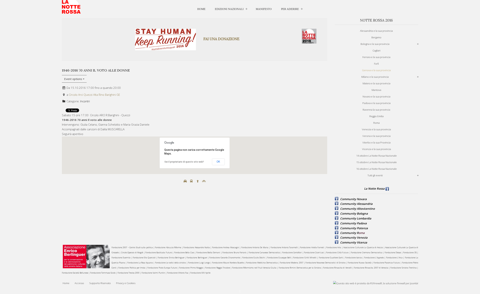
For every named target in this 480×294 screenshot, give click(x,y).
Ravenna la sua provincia (376, 109)
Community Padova (353, 223)
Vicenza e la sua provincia (376, 149)
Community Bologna (354, 213)
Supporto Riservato (100, 283)
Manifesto (264, 9)
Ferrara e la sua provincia (376, 57)
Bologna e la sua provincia (375, 44)
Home (201, 9)
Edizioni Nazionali (229, 9)
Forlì (376, 63)
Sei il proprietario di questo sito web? (184, 162)
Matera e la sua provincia (376, 83)
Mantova (376, 90)
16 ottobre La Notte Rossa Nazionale (376, 168)
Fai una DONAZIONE (221, 39)
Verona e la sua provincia (376, 136)
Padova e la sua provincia (376, 103)
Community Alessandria (356, 204)
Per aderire (290, 9)
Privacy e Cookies (125, 283)
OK (218, 161)
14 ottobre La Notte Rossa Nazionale (376, 155)
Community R (349, 233)
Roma (376, 122)
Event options (73, 79)
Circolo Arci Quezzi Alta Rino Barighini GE (94, 94)
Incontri (85, 101)
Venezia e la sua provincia (376, 129)
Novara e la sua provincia (376, 96)
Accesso (79, 283)
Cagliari (376, 50)
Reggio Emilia (376, 116)
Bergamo (376, 37)
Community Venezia (354, 237)
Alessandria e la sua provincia (376, 30)
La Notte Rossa (374, 188)
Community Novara (353, 199)
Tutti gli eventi (375, 175)
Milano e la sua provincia (375, 76)
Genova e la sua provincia (376, 70)
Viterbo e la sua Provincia (376, 142)
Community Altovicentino (357, 208)
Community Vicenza (353, 242)
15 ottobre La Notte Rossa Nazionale (376, 162)
